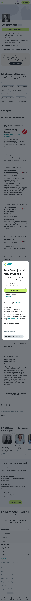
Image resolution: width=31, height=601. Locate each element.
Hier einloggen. (8, 296)
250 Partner (18, 302)
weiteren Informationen (13, 318)
